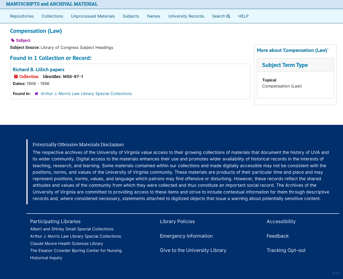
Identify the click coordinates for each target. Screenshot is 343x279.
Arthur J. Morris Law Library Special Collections (86, 93)
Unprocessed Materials (93, 16)
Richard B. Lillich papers (38, 69)
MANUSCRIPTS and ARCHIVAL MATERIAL (52, 4)
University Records (186, 16)
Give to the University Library (193, 250)
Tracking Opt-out (286, 250)
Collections (52, 16)
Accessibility (281, 221)
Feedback (278, 236)
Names (153, 16)
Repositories (22, 16)
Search (222, 16)
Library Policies (177, 221)
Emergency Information (186, 236)
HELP (243, 16)
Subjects (131, 16)
